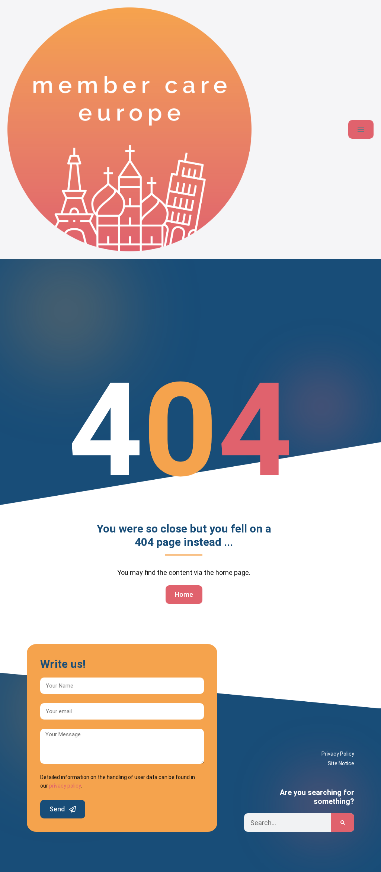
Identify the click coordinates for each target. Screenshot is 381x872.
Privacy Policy (337, 754)
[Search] (342, 822)
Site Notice (341, 763)
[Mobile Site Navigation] (361, 129)
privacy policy (65, 786)
